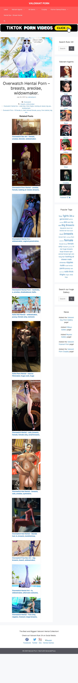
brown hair (62, 237)
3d (70, 215)
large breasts (64, 251)
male (69, 259)
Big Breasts (68, 225)
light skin (71, 254)
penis (62, 268)
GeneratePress (50, 651)
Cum (72, 237)
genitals (70, 246)
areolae (61, 222)
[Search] (71, 48)
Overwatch (27, 102)
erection (61, 241)
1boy (60, 216)
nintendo (63, 262)
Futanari (65, 246)
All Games (32, 9)
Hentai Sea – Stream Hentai (13, 15)
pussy (67, 268)
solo (66, 271)
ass (65, 222)
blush (61, 234)
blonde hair (63, 230)
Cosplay (44, 9)
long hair (62, 257)
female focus (63, 244)
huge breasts (68, 249)
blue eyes (70, 230)
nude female (69, 265)
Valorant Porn (39, 3)
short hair (61, 272)
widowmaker (30, 104)
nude (62, 265)
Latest (6, 9)
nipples (69, 262)
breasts (23, 104)
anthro (71, 219)
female (68, 240)
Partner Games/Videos (58, 9)
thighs (67, 274)
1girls (66, 215)
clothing (68, 237)
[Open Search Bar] (4, 21)
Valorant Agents (17, 9)
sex (72, 268)
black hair (70, 228)
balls (68, 222)
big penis (63, 228)
